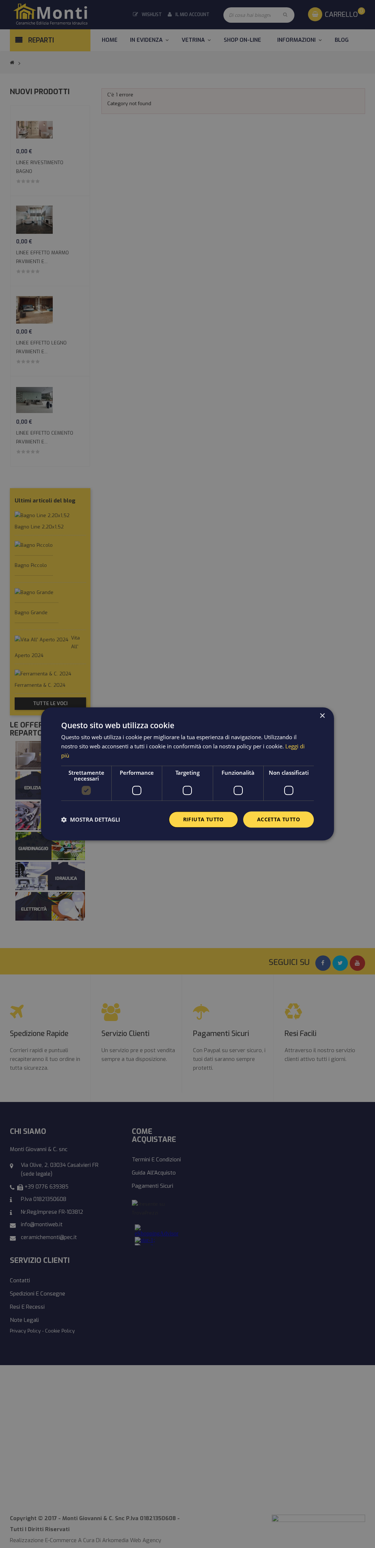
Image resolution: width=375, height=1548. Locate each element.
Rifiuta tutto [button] (203, 819)
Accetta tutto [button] (278, 819)
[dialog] (187, 773)
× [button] (322, 716)
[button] (90, 819)
